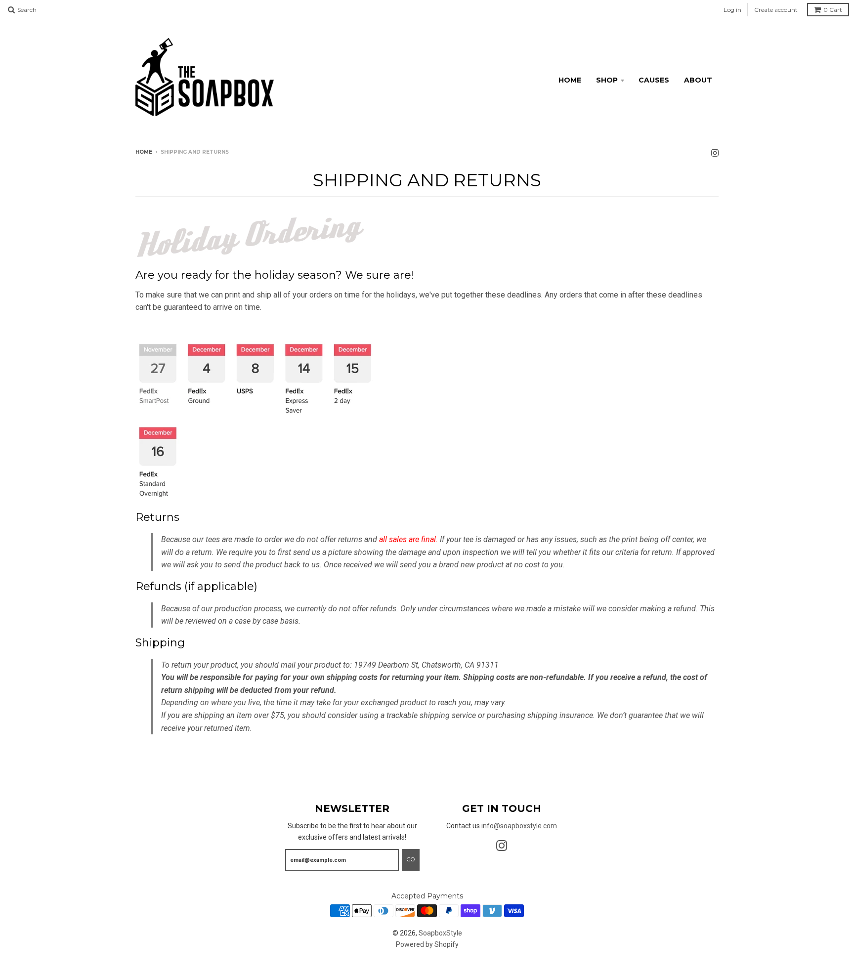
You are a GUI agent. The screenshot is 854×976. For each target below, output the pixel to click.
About (698, 80)
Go (411, 859)
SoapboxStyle (440, 933)
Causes (654, 80)
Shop (607, 80)
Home (569, 80)
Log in (732, 9)
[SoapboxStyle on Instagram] (715, 153)
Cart (832, 9)
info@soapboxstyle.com (519, 826)
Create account (776, 9)
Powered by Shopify (427, 944)
